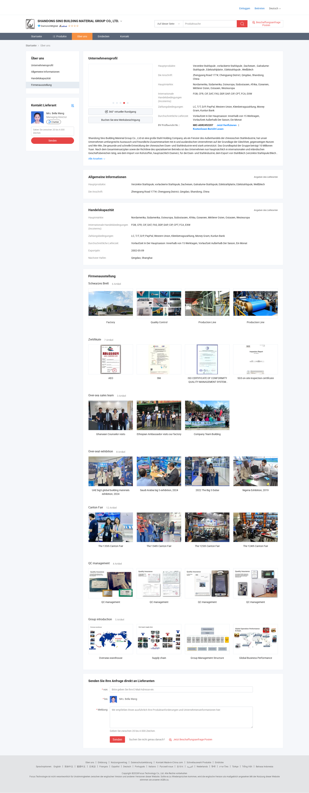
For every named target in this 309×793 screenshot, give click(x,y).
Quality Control (159, 322)
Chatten (55, 121)
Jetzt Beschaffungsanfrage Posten (190, 739)
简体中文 (69, 766)
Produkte (61, 36)
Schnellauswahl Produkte (199, 762)
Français (103, 766)
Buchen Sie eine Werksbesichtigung (120, 120)
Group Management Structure (207, 658)
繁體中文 (81, 766)
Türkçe (235, 766)
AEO (110, 378)
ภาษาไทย (223, 766)
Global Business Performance (255, 658)
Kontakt (124, 36)
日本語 (92, 766)
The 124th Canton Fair (255, 546)
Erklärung (102, 762)
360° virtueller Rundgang (122, 111)
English (57, 766)
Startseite (36, 36)
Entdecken (103, 36)
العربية (190, 766)
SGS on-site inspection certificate (255, 378)
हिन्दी (213, 766)
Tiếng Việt (247, 766)
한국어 (180, 766)
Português (140, 766)
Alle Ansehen (95, 158)
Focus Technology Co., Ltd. (151, 773)
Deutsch (127, 766)
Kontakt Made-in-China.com (169, 762)
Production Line (207, 322)
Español (115, 766)
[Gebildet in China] (49, 7)
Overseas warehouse (110, 658)
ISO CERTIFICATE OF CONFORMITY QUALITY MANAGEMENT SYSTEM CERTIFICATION (207, 381)
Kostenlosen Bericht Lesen (208, 128)
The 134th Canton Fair (159, 546)
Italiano (152, 766)
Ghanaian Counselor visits (110, 434)
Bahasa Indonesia (264, 766)
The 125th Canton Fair (207, 546)
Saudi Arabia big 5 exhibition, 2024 (159, 490)
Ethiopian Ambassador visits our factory (159, 434)
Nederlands (202, 766)
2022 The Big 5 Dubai (207, 490)
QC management (110, 602)
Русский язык (166, 766)
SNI (159, 378)
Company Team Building (207, 434)
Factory (110, 322)
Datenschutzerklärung (141, 762)
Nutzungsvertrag (119, 762)
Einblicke (219, 762)
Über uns (82, 36)
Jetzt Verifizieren (227, 125)
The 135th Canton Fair (110, 546)
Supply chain (159, 658)
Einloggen (244, 8)
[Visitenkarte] (72, 105)
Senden (52, 140)
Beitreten (260, 8)
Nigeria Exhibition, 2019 (255, 490)
